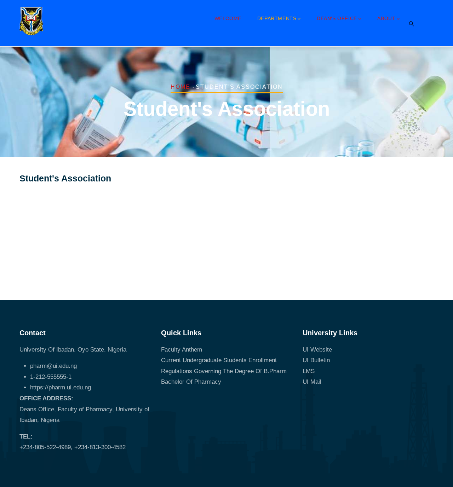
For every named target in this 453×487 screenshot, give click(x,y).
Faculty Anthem (181, 349)
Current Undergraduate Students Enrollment (219, 360)
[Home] (31, 21)
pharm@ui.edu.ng (53, 366)
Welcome (227, 18)
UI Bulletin (316, 360)
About (386, 18)
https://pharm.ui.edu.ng (60, 387)
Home (180, 87)
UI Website (317, 349)
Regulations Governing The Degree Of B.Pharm (224, 371)
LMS (309, 371)
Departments (277, 18)
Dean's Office (337, 18)
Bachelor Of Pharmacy (192, 381)
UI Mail (312, 381)
